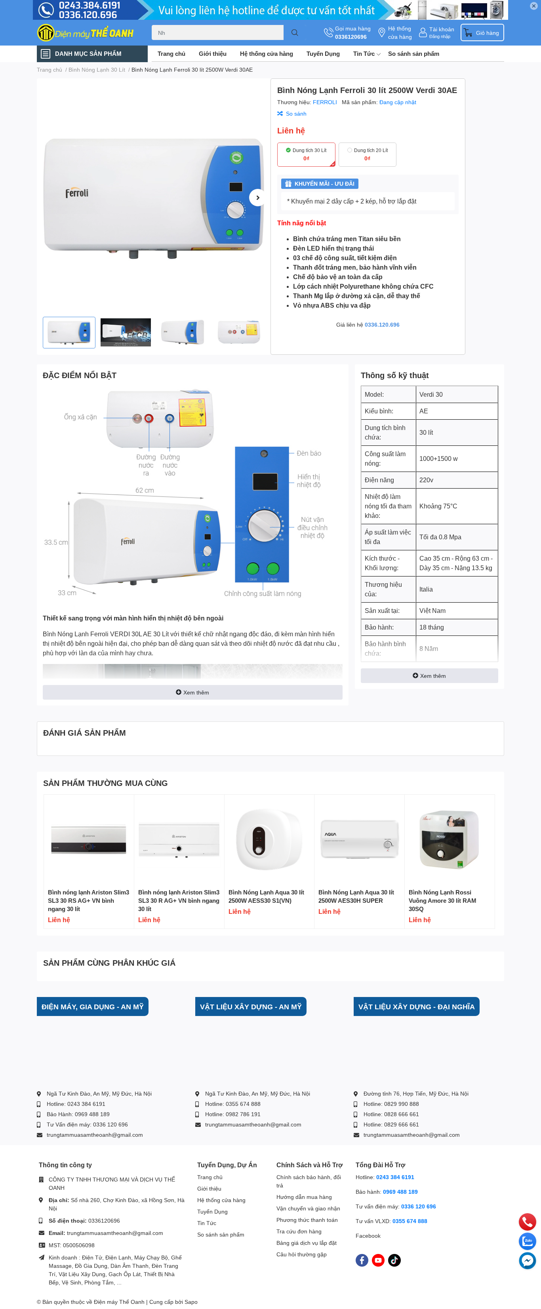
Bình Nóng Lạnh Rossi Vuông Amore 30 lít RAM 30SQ (442, 900)
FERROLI (326, 102)
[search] (295, 32)
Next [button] (258, 197)
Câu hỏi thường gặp (301, 1254)
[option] (154, 197)
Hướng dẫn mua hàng (304, 1196)
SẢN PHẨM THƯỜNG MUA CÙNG (105, 783)
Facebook (368, 1235)
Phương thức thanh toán (307, 1219)
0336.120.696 (382, 324)
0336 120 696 (418, 1206)
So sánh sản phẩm (413, 53)
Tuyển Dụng (323, 53)
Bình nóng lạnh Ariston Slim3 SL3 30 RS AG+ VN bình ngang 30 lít (88, 900)
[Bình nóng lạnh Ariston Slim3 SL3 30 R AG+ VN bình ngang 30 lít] (179, 839)
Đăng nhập (439, 36)
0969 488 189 (400, 1191)
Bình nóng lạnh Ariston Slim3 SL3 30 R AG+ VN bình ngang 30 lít (178, 900)
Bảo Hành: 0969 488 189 (78, 1114)
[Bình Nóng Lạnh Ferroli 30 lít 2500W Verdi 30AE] (154, 197)
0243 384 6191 (395, 1177)
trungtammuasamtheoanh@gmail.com (95, 1134)
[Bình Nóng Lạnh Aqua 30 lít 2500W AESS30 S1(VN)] (269, 839)
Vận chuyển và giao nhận (308, 1208)
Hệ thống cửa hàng (400, 32)
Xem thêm (196, 692)
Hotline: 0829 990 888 (391, 1103)
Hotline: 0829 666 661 (391, 1124)
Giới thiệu (213, 53)
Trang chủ (171, 53)
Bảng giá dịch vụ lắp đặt (306, 1242)
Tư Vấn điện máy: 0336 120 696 (87, 1124)
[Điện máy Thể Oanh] (86, 33)
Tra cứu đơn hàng (299, 1231)
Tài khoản (441, 29)
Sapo (191, 1301)
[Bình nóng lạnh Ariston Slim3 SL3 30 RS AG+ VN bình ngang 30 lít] (89, 839)
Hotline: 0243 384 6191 (76, 1103)
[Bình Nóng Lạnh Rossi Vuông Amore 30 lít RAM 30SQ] (449, 839)
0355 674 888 (409, 1221)
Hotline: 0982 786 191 (233, 1114)
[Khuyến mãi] (270, 10)
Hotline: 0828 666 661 (391, 1114)
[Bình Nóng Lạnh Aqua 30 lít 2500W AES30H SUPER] (359, 839)
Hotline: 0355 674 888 (233, 1103)
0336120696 (351, 36)
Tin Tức (364, 53)
